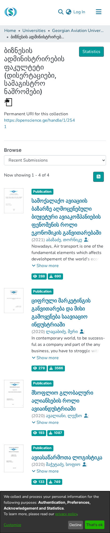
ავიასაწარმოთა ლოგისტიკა (67, 457)
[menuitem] (68, 12)
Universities (34, 31)
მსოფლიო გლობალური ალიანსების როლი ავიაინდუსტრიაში (62, 400)
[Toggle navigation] (98, 12)
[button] (45, 265)
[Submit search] (60, 12)
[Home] (10, 12)
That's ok (94, 524)
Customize (12, 524)
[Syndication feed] (98, 177)
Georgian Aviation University (78, 31)
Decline (75, 524)
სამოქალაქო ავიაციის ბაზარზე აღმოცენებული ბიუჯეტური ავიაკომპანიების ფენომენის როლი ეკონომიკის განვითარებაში (66, 217)
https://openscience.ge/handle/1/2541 (39, 123)
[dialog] (55, 512)
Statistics (91, 52)
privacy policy (66, 513)
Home (10, 31)
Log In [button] (79, 12)
